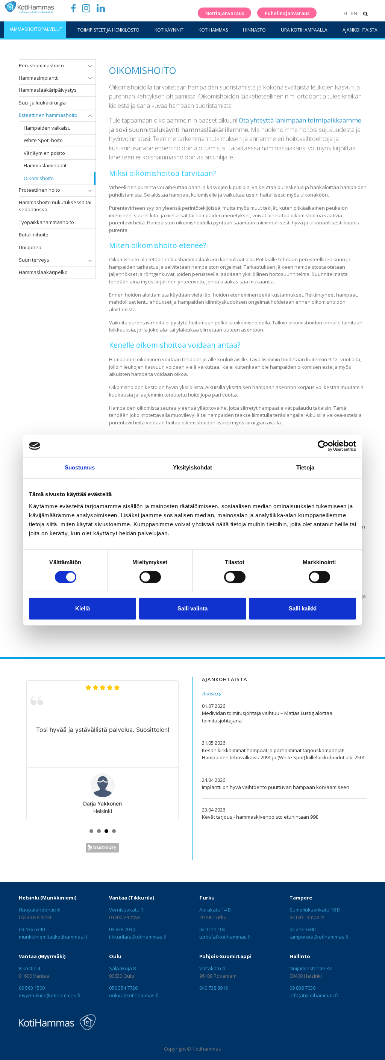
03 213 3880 (302, 929)
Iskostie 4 (29, 968)
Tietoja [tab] (305, 467)
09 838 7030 (122, 929)
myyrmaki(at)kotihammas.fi (49, 995)
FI (345, 13)
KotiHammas (213, 30)
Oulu (115, 956)
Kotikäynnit (169, 30)
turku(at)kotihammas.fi (225, 936)
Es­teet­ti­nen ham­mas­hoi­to (48, 115)
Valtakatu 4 (212, 968)
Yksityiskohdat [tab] (192, 467)
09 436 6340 (32, 929)
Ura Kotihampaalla (304, 30)
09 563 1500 (32, 987)
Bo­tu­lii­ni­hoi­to (34, 234)
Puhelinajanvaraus (287, 13)
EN (354, 13)
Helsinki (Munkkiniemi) (47, 897)
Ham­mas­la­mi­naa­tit (45, 165)
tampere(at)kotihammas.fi (319, 936)
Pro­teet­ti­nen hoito (39, 189)
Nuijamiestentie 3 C (311, 968)
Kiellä (82, 608)
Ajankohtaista (360, 30)
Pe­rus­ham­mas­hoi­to (41, 65)
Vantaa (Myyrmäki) (42, 956)
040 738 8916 (213, 987)
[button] (89, 66)
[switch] (150, 577)
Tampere (301, 897)
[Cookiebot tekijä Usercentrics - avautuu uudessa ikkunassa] (323, 445)
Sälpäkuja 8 (122, 968)
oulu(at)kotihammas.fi (134, 995)
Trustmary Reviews (102, 848)
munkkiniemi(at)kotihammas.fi (53, 936)
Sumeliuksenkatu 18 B (315, 909)
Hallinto (300, 956)
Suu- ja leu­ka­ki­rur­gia (42, 102)
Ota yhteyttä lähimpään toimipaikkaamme (300, 120)
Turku (207, 897)
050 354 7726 (123, 987)
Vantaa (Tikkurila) (131, 897)
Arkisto (210, 693)
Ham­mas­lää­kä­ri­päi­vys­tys (48, 89)
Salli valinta (192, 608)
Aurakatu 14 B (215, 909)
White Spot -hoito (43, 140)
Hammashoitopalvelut (35, 29)
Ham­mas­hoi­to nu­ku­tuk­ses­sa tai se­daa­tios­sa (55, 206)
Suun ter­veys (34, 259)
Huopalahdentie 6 (39, 909)
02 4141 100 (212, 929)
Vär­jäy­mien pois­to (44, 153)
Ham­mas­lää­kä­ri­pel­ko (43, 272)
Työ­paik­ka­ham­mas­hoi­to (46, 222)
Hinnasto (254, 30)
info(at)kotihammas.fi (314, 995)
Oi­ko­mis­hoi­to (39, 178)
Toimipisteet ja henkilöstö (108, 30)
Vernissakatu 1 (126, 909)
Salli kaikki (303, 608)
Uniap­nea (30, 247)
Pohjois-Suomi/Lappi (225, 956)
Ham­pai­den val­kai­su (47, 127)
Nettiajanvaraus (224, 13)
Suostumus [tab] (80, 467)
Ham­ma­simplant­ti (39, 77)
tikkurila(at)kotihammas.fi (138, 936)
